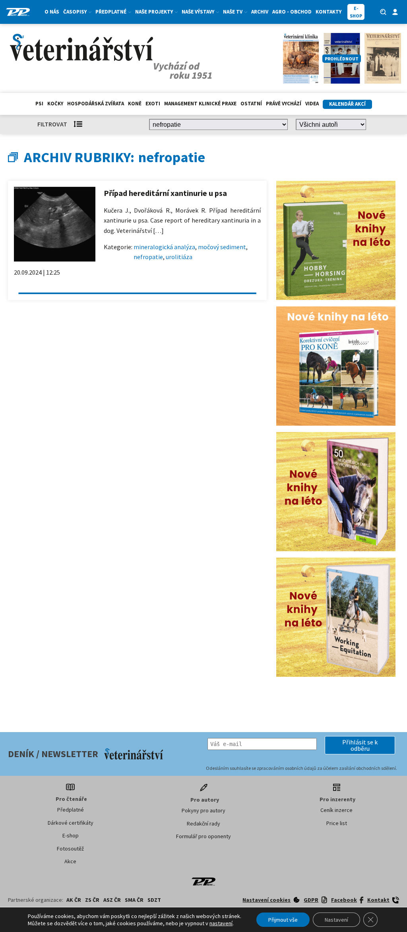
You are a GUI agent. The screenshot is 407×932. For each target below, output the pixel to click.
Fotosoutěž (70, 848)
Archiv (259, 11)
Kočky (55, 103)
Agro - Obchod (292, 11)
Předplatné (70, 809)
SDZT (154, 899)
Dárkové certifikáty (70, 822)
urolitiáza (179, 257)
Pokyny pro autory (203, 810)
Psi (39, 103)
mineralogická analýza (164, 247)
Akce (70, 861)
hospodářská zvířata (95, 103)
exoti (152, 103)
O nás (52, 11)
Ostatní (251, 103)
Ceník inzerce (336, 810)
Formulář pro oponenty (203, 836)
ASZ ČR (112, 899)
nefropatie (148, 257)
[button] (360, 745)
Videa (312, 103)
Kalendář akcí (347, 104)
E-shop (70, 835)
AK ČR (73, 899)
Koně (134, 103)
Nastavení (336, 919)
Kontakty (328, 11)
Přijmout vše (283, 919)
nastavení (221, 923)
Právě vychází (283, 103)
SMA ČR (134, 899)
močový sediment (222, 247)
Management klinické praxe (200, 103)
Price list (336, 823)
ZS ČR (92, 899)
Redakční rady (203, 823)
